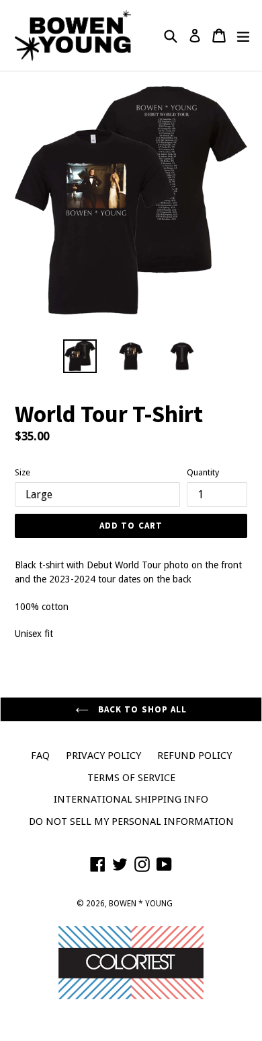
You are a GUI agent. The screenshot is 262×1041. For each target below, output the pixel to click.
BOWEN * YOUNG (141, 903)
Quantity (203, 472)
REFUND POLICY (194, 755)
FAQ (40, 755)
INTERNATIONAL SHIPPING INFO (131, 799)
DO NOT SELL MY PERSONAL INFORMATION (131, 821)
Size (22, 472)
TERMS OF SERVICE (131, 778)
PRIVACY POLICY (103, 755)
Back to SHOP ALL (141, 709)
